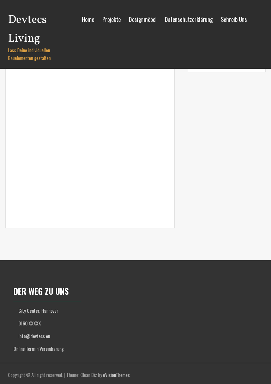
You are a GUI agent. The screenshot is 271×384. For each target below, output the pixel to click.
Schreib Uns (234, 19)
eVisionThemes (116, 374)
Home (88, 19)
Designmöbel (143, 19)
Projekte (111, 19)
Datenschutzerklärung (189, 19)
